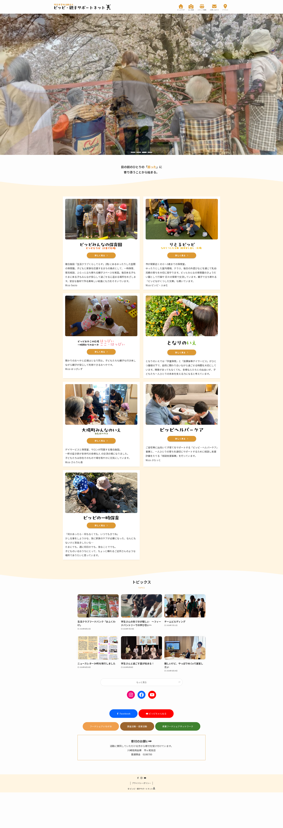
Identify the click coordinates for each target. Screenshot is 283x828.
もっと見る (141, 682)
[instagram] (141, 778)
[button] (133, 152)
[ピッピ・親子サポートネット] (82, 6)
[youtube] (145, 778)
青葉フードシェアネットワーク (177, 726)
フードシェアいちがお (101, 726)
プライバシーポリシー (141, 783)
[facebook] (138, 778)
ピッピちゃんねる (157, 713)
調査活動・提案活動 (137, 726)
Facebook (125, 713)
